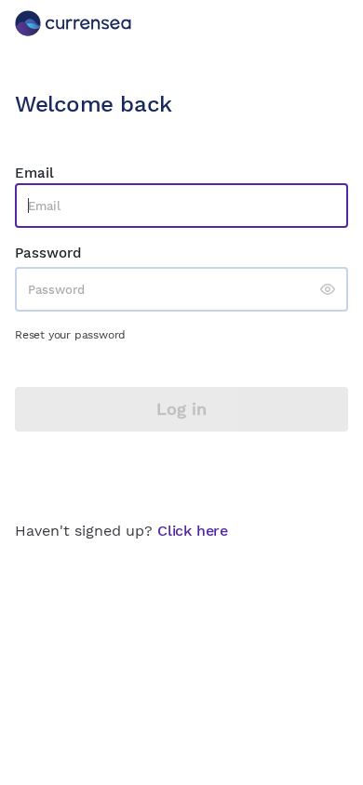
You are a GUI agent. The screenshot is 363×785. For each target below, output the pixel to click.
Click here (192, 530)
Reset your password (70, 334)
